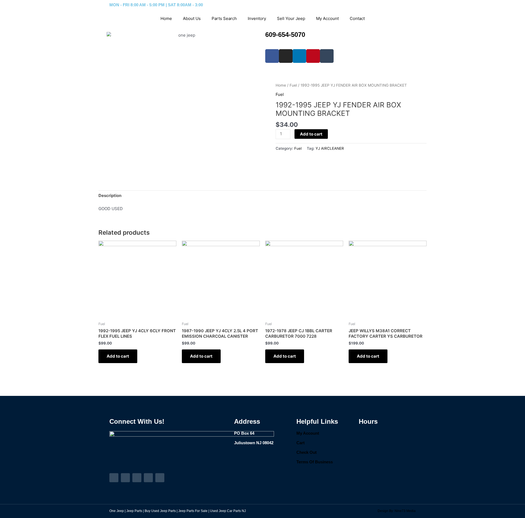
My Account (327, 18)
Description (109, 195)
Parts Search (224, 18)
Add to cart (311, 134)
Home (166, 18)
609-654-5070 (285, 34)
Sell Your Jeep (291, 18)
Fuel (293, 85)
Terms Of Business (314, 462)
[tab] (109, 195)
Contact (357, 18)
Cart (300, 442)
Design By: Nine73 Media (397, 511)
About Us (192, 18)
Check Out (306, 452)
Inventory (257, 18)
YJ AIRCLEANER (330, 148)
